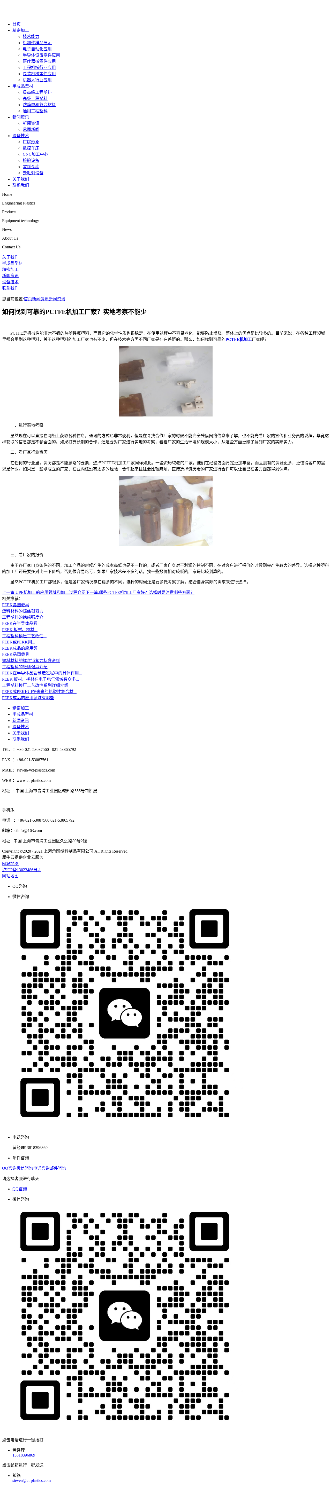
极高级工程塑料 (37, 92)
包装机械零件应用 (39, 74)
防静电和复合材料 (39, 105)
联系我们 (20, 185)
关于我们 (20, 179)
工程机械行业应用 (39, 67)
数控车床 (31, 148)
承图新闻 (31, 129)
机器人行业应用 (37, 80)
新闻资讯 (20, 117)
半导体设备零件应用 (41, 55)
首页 (16, 24)
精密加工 (20, 30)
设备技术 (20, 135)
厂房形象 (31, 142)
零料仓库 (31, 166)
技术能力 (31, 36)
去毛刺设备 (33, 173)
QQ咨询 (19, 1189)
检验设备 (31, 160)
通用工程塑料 (35, 111)
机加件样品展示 (37, 43)
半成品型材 (22, 86)
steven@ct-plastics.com (31, 1480)
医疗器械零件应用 (39, 61)
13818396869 (23, 1455)
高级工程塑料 (35, 98)
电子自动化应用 (37, 49)
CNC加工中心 (35, 154)
